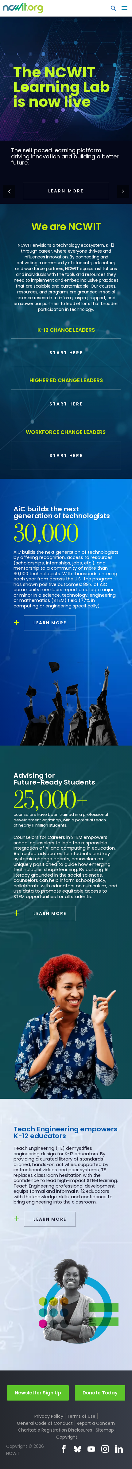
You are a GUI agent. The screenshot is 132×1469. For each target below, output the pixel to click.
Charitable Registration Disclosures (55, 1430)
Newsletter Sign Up (38, 1393)
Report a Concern (96, 1423)
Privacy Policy (48, 1416)
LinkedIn (119, 1449)
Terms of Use (81, 1416)
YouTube (91, 1449)
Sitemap (105, 1430)
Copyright (66, 1437)
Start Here (66, 353)
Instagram (105, 1449)
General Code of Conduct (45, 1423)
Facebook (64, 1449)
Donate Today (100, 1393)
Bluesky (77, 1449)
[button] (114, 10)
